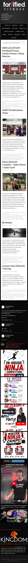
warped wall (11, 298)
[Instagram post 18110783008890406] (14, 417)
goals (18, 154)
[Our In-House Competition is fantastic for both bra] (14, 363)
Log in (20, 560)
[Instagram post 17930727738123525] (14, 390)
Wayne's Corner (16, 155)
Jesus (16, 257)
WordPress (15, 560)
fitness (7, 105)
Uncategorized (15, 101)
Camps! (4, 34)
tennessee (6, 108)
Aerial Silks (22, 28)
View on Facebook (4, 319)
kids (11, 105)
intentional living (10, 159)
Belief (10, 295)
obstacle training (19, 212)
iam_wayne (13, 59)
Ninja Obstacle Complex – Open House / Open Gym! (14, 164)
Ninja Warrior (6, 28)
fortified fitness (18, 216)
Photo (5, 317)
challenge (10, 154)
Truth (6, 298)
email (6, 508)
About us (7, 25)
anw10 (13, 158)
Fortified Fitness (14, 6)
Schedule (14, 25)
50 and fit (11, 157)
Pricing (10, 34)
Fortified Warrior (19, 158)
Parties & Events (9, 31)
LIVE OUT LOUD (21, 257)
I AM (21, 290)
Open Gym (15, 28)
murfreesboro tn (6, 106)
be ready (9, 262)
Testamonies (19, 258)
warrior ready (18, 159)
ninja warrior (14, 106)
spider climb (18, 219)
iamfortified (15, 262)
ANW (21, 103)
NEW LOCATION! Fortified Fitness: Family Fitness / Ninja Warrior (13, 52)
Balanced (4, 262)
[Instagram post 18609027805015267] (14, 445)
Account (14, 37)
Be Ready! (7, 222)
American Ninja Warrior (14, 103)
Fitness (21, 25)
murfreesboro (15, 105)
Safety (24, 34)
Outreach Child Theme (15, 559)
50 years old (16, 157)
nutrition (4, 258)
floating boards (10, 216)
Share (11, 319)
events (9, 101)
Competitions (20, 31)
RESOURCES (17, 34)
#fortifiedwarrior (13, 294)
